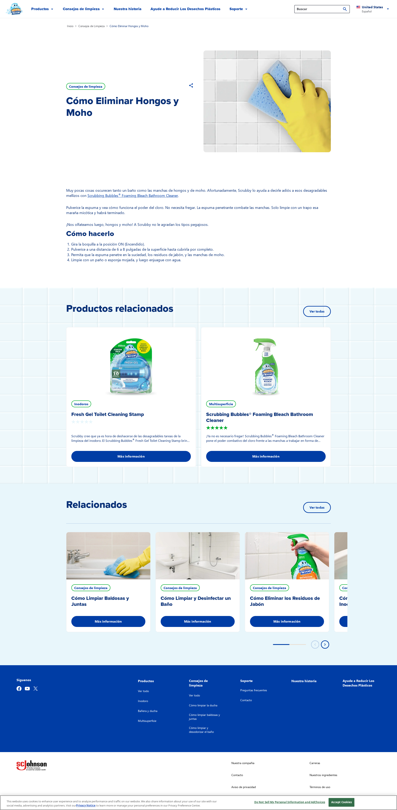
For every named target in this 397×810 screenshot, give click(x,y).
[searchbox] (319, 9)
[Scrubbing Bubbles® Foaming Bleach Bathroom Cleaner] (266, 361)
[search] (344, 9)
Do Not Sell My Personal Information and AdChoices (289, 802)
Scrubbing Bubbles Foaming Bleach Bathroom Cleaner (132, 195)
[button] (373, 9)
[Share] (191, 85)
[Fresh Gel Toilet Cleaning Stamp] (131, 361)
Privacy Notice (86, 805)
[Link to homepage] (14, 9)
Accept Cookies (341, 802)
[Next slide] (325, 644)
